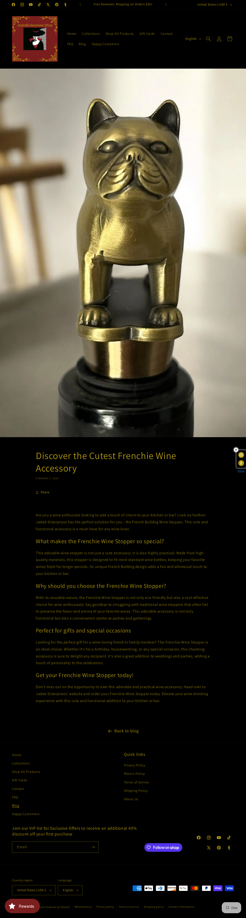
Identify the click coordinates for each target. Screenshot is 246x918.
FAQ (15, 797)
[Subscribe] (93, 847)
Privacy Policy (134, 765)
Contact (18, 789)
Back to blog (126, 730)
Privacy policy (105, 906)
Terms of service (129, 906)
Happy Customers (26, 814)
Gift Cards (19, 780)
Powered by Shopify (57, 907)
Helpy (241, 470)
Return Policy (134, 773)
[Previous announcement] (80, 4)
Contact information (181, 906)
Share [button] (45, 492)
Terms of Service (136, 782)
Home (16, 755)
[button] (208, 39)
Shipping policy (154, 906)
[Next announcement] (165, 4)
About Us (131, 799)
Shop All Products (26, 771)
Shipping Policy (136, 790)
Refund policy (83, 906)
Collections (21, 763)
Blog (15, 805)
